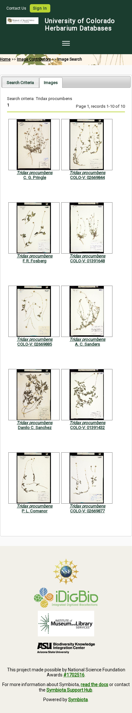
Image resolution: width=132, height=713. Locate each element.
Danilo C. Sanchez (35, 427)
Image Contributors (34, 59)
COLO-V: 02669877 (87, 510)
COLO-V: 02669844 (87, 177)
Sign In (40, 8)
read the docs (94, 684)
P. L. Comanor (34, 510)
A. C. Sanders (87, 344)
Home (5, 59)
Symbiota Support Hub (69, 689)
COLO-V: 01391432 (87, 427)
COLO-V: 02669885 (34, 344)
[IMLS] (66, 623)
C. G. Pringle (34, 177)
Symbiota (78, 699)
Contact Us (16, 8)
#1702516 (74, 674)
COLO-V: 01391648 (87, 260)
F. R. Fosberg (34, 260)
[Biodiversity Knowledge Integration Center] (66, 648)
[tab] (20, 82)
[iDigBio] (66, 598)
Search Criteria (20, 82)
